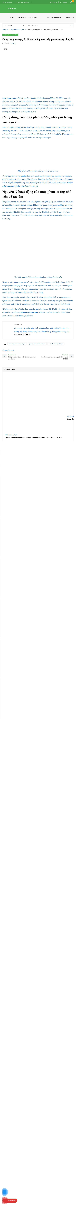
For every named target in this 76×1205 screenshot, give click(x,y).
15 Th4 (6, 49)
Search (71, 26)
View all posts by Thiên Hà (22, 334)
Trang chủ (5, 29)
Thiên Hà (6, 43)
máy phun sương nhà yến (35, 312)
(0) (13, 43)
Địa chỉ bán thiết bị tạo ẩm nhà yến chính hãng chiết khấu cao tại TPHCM (33, 437)
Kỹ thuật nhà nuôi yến (17, 29)
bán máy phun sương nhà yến (17, 344)
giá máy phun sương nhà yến (37, 344)
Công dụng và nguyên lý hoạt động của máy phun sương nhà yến (37, 39)
